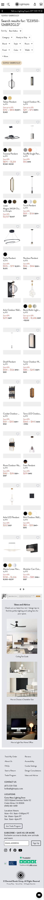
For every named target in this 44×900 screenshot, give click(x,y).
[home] (22, 6)
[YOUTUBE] (20, 850)
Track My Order (11, 756)
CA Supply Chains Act (29, 884)
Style (16, 43)
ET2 (6, 104)
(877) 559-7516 (10, 785)
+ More (5, 56)
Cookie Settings (31, 765)
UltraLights (8, 211)
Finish (4, 50)
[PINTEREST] (14, 850)
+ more (5, 205)
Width (27, 50)
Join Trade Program (13, 826)
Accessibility (29, 761)
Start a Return (10, 770)
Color (16, 50)
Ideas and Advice (31, 775)
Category (5, 37)
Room (27, 43)
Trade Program (10, 775)
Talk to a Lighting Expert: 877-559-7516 (22, 11)
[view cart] (41, 4)
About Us (8, 761)
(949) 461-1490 (10, 806)
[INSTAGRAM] (5, 850)
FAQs (7, 765)
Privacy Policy (10, 884)
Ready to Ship (21, 37)
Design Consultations (33, 770)
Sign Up (36, 843)
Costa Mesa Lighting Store (14, 797)
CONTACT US (10, 782)
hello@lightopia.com (13, 788)
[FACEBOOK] (10, 850)
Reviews (28, 756)
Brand (4, 43)
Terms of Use (19, 884)
